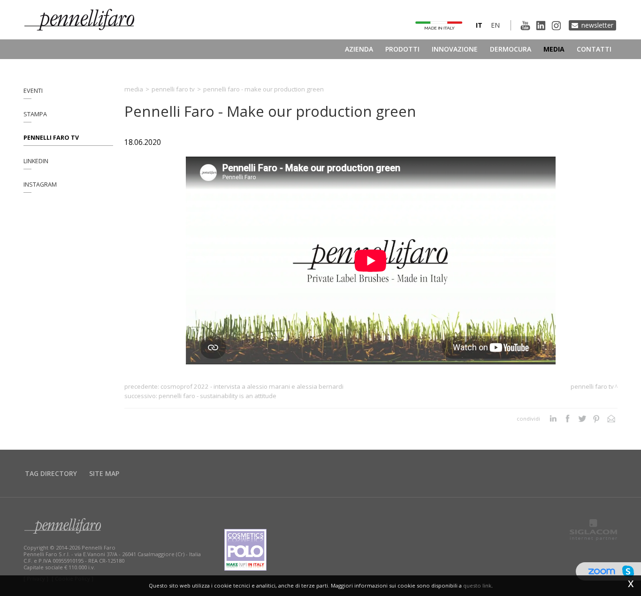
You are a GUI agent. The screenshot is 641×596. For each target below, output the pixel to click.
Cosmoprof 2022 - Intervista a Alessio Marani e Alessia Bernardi (251, 386)
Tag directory (51, 473)
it (479, 25)
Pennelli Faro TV (51, 138)
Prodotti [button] (402, 49)
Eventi (33, 91)
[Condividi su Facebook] (567, 418)
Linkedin (35, 161)
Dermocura (510, 49)
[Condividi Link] (611, 418)
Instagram (40, 185)
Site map (104, 473)
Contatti (594, 49)
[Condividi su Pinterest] (596, 418)
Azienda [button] (359, 49)
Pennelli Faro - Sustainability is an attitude (217, 396)
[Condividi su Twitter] (582, 418)
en (495, 25)
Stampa (35, 114)
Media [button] (554, 49)
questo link (477, 585)
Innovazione (455, 49)
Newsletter (597, 25)
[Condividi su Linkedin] (553, 418)
